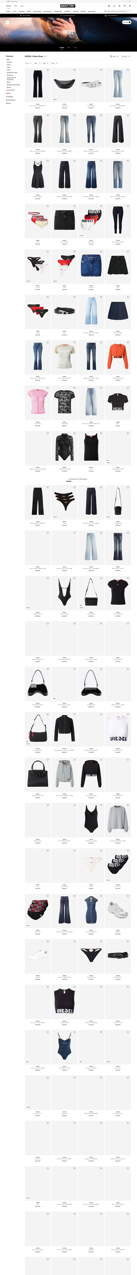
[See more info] (38, 110)
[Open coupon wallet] (109, 6)
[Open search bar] (105, 11)
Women (8, 6)
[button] (114, 56)
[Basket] (130, 6)
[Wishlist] (125, 6)
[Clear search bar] (130, 11)
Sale (35, 63)
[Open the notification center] (119, 6)
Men (15, 6)
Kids (22, 6)
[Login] (114, 6)
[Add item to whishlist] (48, 70)
